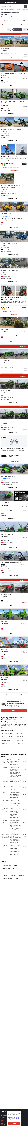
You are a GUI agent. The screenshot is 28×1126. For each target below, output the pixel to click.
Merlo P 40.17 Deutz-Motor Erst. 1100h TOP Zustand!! (13, 102)
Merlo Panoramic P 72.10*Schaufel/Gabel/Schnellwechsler (5, 836)
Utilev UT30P (5, 871)
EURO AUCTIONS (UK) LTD (6, 55)
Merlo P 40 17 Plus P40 (8, 878)
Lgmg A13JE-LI (22, 875)
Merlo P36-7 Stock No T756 (8, 476)
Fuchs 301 (13, 875)
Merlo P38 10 (5, 875)
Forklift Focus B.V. (5, 307)
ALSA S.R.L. (3, 630)
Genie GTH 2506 (6, 868)
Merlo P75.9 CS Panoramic (8, 503)
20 (21, 24)
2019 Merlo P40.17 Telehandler (9, 243)
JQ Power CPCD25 (7, 882)
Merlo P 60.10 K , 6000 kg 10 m (5, 781)
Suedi (20, 725)
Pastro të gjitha (17, 29)
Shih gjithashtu (6, 862)
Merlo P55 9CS (14, 871)
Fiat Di (17, 878)
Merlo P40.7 (5, 786)
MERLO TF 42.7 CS (6, 329)
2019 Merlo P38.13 (6, 391)
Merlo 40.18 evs (5, 677)
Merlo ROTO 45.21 (6, 48)
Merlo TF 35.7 (5, 792)
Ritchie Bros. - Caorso (5, 137)
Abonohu (14, 710)
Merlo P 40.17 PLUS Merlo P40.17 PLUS (5, 810)
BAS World (3, 572)
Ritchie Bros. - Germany (6, 251)
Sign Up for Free (14, 461)
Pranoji (14, 1123)
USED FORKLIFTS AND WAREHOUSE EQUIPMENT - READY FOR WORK (11, 298)
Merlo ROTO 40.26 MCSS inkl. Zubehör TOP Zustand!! (13, 74)
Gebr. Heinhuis (4, 515)
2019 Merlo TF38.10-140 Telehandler (11, 129)
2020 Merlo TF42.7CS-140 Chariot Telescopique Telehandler (10, 186)
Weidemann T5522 (7, 865)
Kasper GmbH (4, 544)
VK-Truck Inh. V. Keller (5, 82)
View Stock (14, 314)
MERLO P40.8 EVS (6, 214)
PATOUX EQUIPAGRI (5, 339)
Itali (25, 724)
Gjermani (3, 724)
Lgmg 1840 (15, 868)
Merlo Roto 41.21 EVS (7, 534)
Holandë (15, 724)
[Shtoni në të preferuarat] (25, 57)
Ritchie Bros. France (5, 195)
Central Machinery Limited (6, 484)
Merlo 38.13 (4, 621)
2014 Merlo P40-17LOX (7, 594)
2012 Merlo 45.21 (6, 360)
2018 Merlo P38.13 (6, 421)
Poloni (9, 725)
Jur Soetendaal (4, 224)
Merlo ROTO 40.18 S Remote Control (11, 562)
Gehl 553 (15, 865)
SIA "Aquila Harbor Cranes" (7, 163)
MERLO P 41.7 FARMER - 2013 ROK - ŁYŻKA (5, 761)
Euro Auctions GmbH (5, 369)
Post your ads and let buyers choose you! (12, 448)
